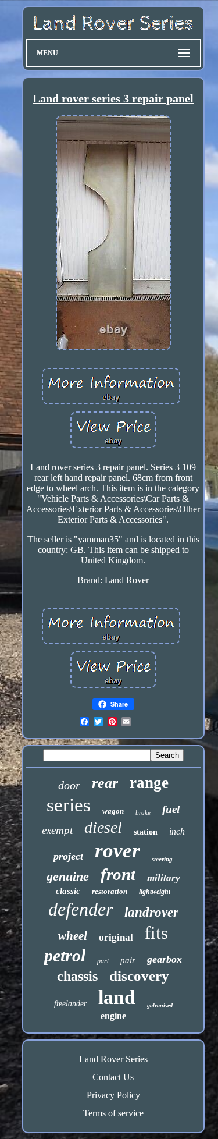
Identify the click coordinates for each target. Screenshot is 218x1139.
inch (177, 831)
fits (156, 932)
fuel (171, 809)
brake (143, 812)
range (149, 783)
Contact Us (113, 1077)
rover (117, 850)
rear (105, 783)
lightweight (154, 892)
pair (127, 960)
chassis (77, 976)
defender (80, 909)
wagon (113, 811)
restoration (109, 891)
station (146, 832)
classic (68, 891)
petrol (64, 955)
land (116, 997)
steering (162, 859)
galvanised (160, 1005)
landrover (151, 912)
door (69, 785)
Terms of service (113, 1113)
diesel (103, 827)
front (118, 874)
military (163, 877)
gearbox (164, 959)
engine (113, 1016)
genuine (68, 876)
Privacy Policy (113, 1095)
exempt (57, 830)
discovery (139, 976)
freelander (70, 1003)
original (116, 937)
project (68, 856)
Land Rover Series (113, 1059)
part (103, 961)
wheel (72, 936)
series (69, 804)
